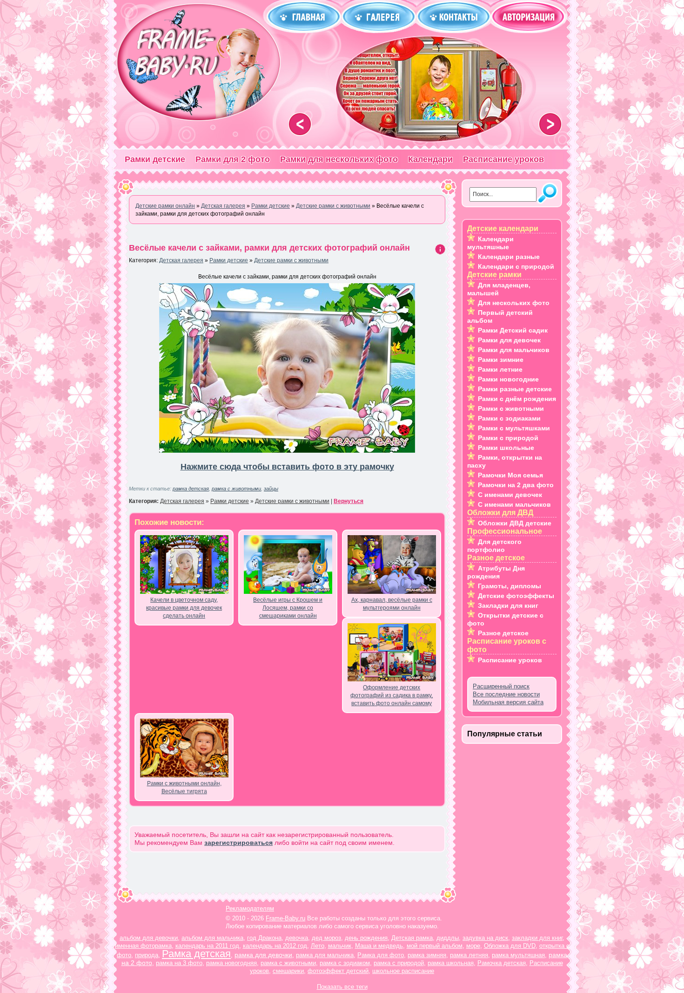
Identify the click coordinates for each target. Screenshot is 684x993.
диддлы (447, 937)
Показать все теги (342, 986)
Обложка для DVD (510, 945)
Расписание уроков (503, 159)
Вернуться (348, 501)
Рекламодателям (250, 908)
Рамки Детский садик (513, 330)
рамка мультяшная (518, 955)
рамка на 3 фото (179, 962)
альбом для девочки (149, 937)
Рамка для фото (380, 955)
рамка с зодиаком (345, 962)
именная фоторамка (143, 945)
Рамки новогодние (508, 379)
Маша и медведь (379, 945)
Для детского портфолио (494, 545)
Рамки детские (155, 159)
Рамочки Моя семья (510, 475)
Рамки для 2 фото (232, 159)
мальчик (339, 945)
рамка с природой (399, 962)
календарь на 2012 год (275, 945)
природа (146, 955)
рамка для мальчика (325, 955)
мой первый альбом (435, 945)
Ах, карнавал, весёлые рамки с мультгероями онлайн (391, 604)
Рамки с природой (508, 438)
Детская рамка (412, 937)
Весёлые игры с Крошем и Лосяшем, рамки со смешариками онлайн (287, 608)
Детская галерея (181, 260)
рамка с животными (236, 488)
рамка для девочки (263, 955)
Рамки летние (500, 369)
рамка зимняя (427, 955)
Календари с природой (516, 266)
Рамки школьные (506, 447)
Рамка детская (196, 953)
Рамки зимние (500, 359)
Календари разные (509, 256)
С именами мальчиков (514, 504)
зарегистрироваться (238, 842)
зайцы (271, 488)
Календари (430, 159)
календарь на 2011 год (207, 945)
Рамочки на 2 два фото (516, 485)
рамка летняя (469, 955)
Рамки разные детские (515, 389)
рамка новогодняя (231, 962)
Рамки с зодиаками (509, 418)
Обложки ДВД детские (514, 523)
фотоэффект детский (338, 970)
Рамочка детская (501, 962)
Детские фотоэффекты (516, 595)
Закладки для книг (508, 605)
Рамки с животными (511, 408)
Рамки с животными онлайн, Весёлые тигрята (184, 787)
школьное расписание (403, 970)
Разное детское (503, 633)
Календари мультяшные (490, 243)
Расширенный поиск (501, 686)
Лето (317, 945)
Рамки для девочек (509, 340)
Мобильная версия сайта (508, 702)
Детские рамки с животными (291, 260)
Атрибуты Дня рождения (496, 572)
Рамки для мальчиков (514, 350)
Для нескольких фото (514, 302)
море (473, 945)
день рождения (366, 937)
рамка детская (191, 488)
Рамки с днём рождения (517, 398)
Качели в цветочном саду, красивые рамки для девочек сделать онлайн (184, 608)
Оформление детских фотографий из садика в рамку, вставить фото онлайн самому (391, 695)
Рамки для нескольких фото (339, 159)
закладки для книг (537, 937)
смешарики (288, 970)
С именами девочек (510, 494)
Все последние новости (506, 694)
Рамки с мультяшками (514, 428)
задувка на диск (485, 937)
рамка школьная (451, 962)
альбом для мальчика (212, 937)
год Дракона (264, 937)
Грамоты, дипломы (509, 586)
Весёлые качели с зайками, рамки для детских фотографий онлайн (269, 247)
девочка (296, 937)
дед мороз (326, 937)
